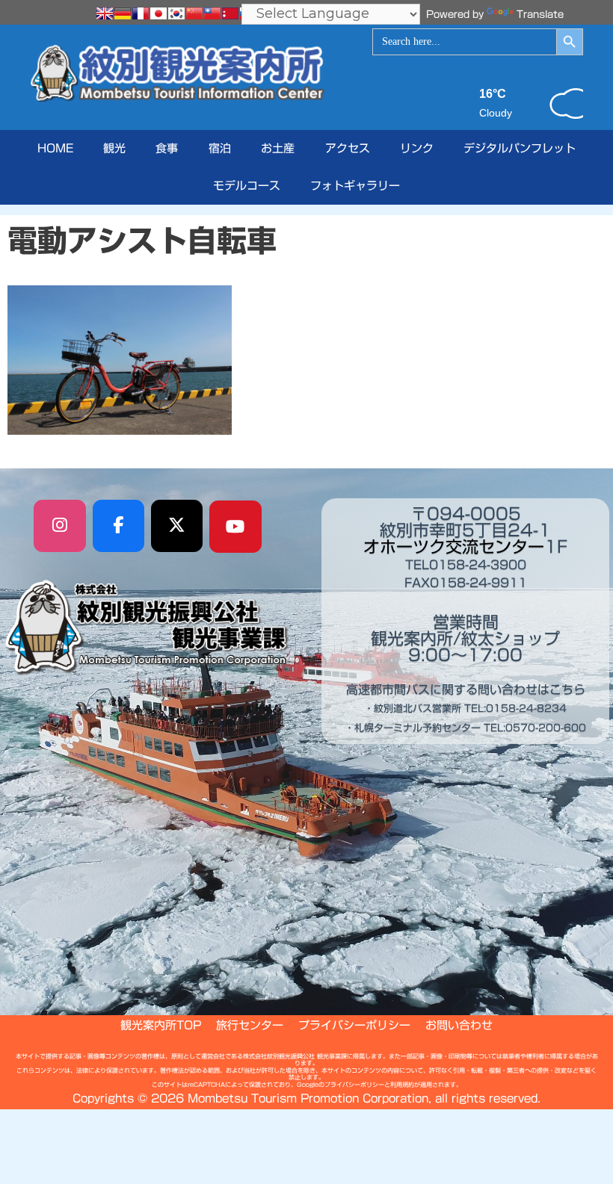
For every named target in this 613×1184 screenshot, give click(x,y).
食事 (166, 148)
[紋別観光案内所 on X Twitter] (177, 526)
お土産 (278, 148)
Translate (540, 14)
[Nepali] (230, 13)
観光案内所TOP (160, 1025)
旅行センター (249, 1025)
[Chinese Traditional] (212, 13)
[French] (140, 13)
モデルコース (246, 185)
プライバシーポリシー (354, 1025)
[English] (104, 13)
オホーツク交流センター (453, 547)
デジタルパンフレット (519, 148)
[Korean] (176, 13)
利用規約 (402, 1085)
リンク (417, 148)
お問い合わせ (459, 1025)
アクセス (347, 148)
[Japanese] (158, 13)
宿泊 (220, 148)
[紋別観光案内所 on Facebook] (119, 526)
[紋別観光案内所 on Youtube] (235, 526)
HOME (55, 148)
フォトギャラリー (355, 185)
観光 (114, 148)
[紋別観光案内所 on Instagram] (60, 526)
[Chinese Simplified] (194, 13)
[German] (122, 13)
